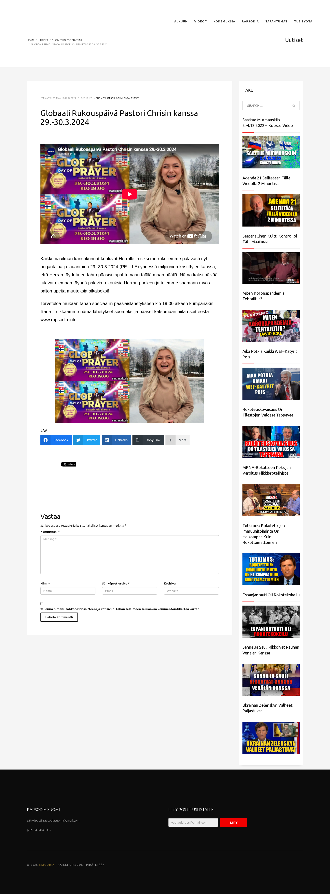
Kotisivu (170, 583)
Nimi (45, 583)
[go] (294, 106)
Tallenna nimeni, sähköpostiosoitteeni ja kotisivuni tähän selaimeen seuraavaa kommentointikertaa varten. (120, 609)
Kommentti (50, 532)
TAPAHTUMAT (131, 98)
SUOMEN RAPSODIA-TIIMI (109, 98)
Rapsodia (47, 864)
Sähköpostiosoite (116, 583)
